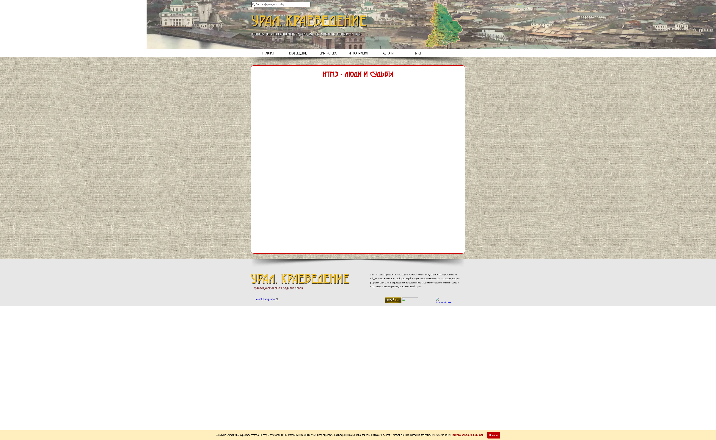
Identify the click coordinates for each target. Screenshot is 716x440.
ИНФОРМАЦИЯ (358, 53)
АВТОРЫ (388, 53)
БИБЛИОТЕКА (328, 53)
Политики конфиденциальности (467, 435)
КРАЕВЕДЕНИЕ (298, 53)
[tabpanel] (415, 280)
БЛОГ (418, 53)
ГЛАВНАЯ (268, 53)
